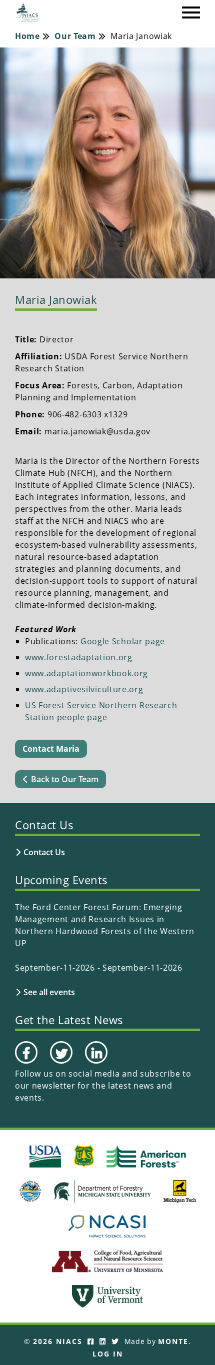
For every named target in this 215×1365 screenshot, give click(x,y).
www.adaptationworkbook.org (86, 673)
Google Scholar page (122, 641)
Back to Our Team (64, 779)
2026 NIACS (57, 1341)
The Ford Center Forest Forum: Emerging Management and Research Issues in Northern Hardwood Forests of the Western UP (104, 925)
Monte (173, 1341)
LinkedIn (95, 1063)
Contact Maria (51, 748)
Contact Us (44, 852)
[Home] (27, 12)
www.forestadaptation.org (78, 657)
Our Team (75, 35)
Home (27, 35)
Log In (107, 1354)
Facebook (25, 1063)
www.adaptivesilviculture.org (84, 689)
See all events (49, 992)
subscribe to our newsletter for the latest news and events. (103, 1085)
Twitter (60, 1063)
